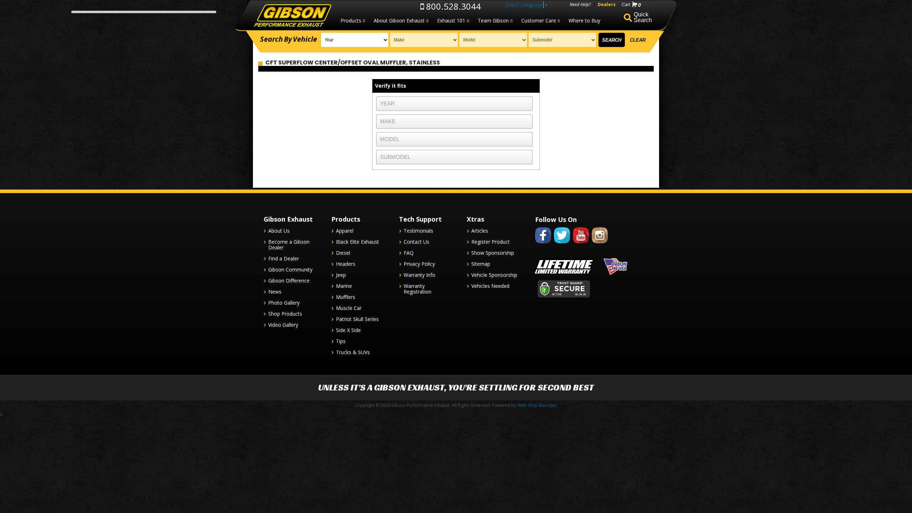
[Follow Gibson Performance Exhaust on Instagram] (600, 244)
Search (611, 40)
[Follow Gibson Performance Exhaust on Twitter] (562, 244)
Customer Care (538, 20)
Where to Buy (584, 20)
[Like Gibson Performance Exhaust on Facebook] (543, 244)
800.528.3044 (452, 6)
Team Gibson (493, 20)
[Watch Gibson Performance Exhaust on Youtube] (581, 244)
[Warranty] (563, 274)
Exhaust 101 (451, 20)
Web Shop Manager (537, 405)
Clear (638, 40)
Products (351, 20)
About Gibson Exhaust (399, 20)
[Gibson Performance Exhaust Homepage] (292, 16)
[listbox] (354, 40)
